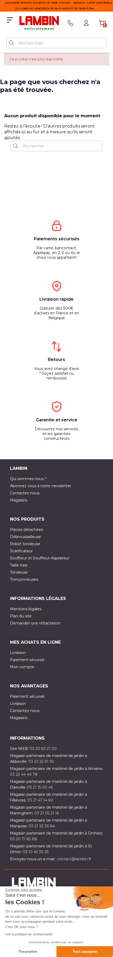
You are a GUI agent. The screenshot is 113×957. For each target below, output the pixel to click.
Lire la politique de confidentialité (29, 934)
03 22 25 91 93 (41, 761)
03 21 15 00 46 (40, 787)
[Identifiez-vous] (86, 22)
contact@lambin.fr (74, 859)
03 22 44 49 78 (24, 774)
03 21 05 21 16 (46, 813)
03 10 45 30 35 (36, 851)
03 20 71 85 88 (23, 839)
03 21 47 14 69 (40, 800)
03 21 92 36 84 (42, 826)
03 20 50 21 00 (43, 748)
